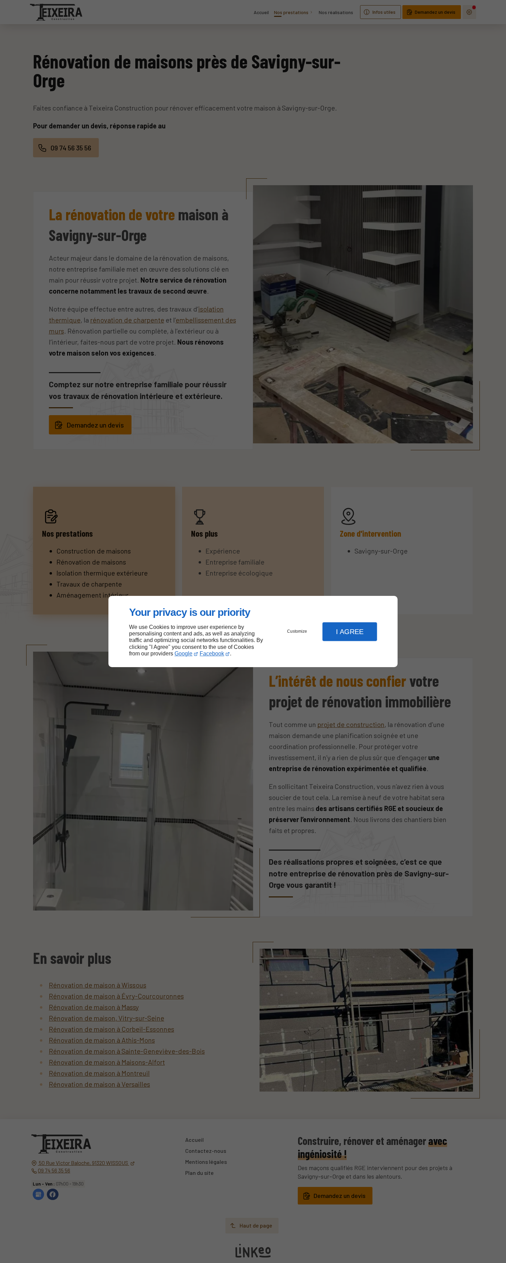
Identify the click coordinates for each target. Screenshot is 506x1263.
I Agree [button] (349, 631)
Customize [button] (297, 631)
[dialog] (253, 631)
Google (183, 653)
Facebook (212, 653)
